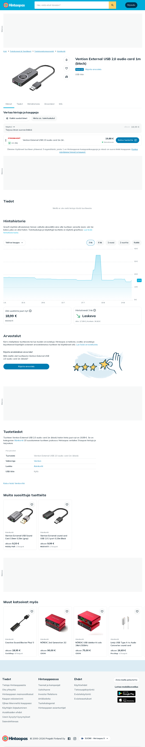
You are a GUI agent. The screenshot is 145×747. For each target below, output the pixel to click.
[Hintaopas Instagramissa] (74, 738)
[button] (66, 60)
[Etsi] (112, 5)
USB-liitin (79, 74)
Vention (37, 461)
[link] (20, 525)
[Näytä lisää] (6, 140)
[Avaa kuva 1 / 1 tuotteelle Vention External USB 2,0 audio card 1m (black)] (33, 78)
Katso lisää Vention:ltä (14, 483)
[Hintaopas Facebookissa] (69, 738)
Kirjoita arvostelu (94, 69)
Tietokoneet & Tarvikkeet (20, 51)
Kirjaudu (131, 5)
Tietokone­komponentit (44, 51)
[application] (72, 276)
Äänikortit (61, 51)
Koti (5, 51)
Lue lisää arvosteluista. (87, 344)
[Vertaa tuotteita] (66, 77)
